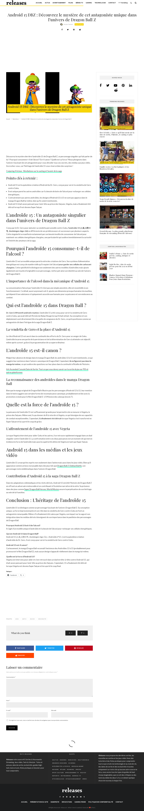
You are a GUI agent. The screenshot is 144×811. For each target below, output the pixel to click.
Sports (56, 775)
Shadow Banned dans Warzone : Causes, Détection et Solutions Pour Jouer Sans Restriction (121, 277)
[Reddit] (70, 797)
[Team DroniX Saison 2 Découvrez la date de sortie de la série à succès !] (117, 184)
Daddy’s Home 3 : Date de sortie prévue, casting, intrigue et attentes (121, 256)
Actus (47, 3)
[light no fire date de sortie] (103, 266)
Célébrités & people (61, 766)
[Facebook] (60, 797)
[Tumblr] (84, 797)
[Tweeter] (68, 29)
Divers (56, 769)
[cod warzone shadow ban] (103, 277)
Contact (112, 3)
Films (70, 3)
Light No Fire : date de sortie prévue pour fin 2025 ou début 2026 (120, 266)
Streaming (66, 775)
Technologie (100, 3)
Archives (72, 760)
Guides (33, 619)
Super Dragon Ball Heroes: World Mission (41, 489)
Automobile (84, 760)
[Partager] (62, 29)
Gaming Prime (80, 802)
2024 (17, 619)
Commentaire (11, 677)
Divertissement (59, 3)
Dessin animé (78, 766)
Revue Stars (67, 802)
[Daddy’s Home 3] (103, 255)
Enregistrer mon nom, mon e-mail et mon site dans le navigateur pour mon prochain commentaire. (38, 720)
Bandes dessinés (60, 763)
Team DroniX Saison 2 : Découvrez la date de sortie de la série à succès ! (116, 200)
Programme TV (72, 772)
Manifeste (55, 802)
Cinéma (72, 763)
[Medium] (81, 797)
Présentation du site (39, 802)
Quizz (83, 772)
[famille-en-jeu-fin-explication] (117, 152)
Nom (8, 700)
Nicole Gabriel (68, 24)
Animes (64, 760)
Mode (79, 769)
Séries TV (79, 3)
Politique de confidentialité (100, 802)
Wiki (85, 779)
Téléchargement (74, 779)
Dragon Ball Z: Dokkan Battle (69, 466)
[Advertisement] (72, 55)
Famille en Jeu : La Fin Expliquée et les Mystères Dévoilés (114, 168)
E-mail (8, 710)
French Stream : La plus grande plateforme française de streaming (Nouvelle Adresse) (116, 232)
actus (24, 619)
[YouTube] (74, 797)
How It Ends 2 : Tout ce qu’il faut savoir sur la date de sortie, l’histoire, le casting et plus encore (117, 135)
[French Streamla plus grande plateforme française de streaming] (117, 217)
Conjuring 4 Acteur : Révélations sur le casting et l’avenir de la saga (34, 171)
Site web (53, 710)
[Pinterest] (66, 797)
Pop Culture (79, 24)
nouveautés (42, 619)
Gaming (89, 3)
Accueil (39, 3)
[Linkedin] (77, 797)
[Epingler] (74, 29)
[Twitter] (63, 797)
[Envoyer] (80, 29)
